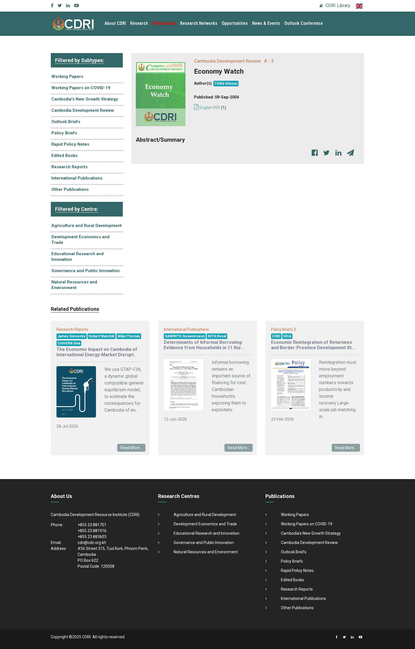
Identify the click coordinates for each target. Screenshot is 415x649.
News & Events (266, 23)
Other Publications (70, 189)
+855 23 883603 (92, 536)
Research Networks (198, 23)
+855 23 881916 (92, 530)
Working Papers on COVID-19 (80, 87)
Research (139, 23)
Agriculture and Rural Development (86, 225)
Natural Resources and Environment (74, 284)
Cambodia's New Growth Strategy (84, 99)
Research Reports (69, 166)
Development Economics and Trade (80, 239)
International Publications (76, 178)
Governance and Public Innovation (85, 270)
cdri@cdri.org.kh (92, 542)
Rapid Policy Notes (70, 144)
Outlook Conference (303, 23)
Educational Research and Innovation (77, 256)
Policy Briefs (64, 133)
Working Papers (67, 76)
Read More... (131, 447)
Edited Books (64, 155)
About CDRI (115, 23)
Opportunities (235, 23)
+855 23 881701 (92, 525)
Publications (164, 23)
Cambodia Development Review (82, 110)
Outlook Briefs (65, 121)
